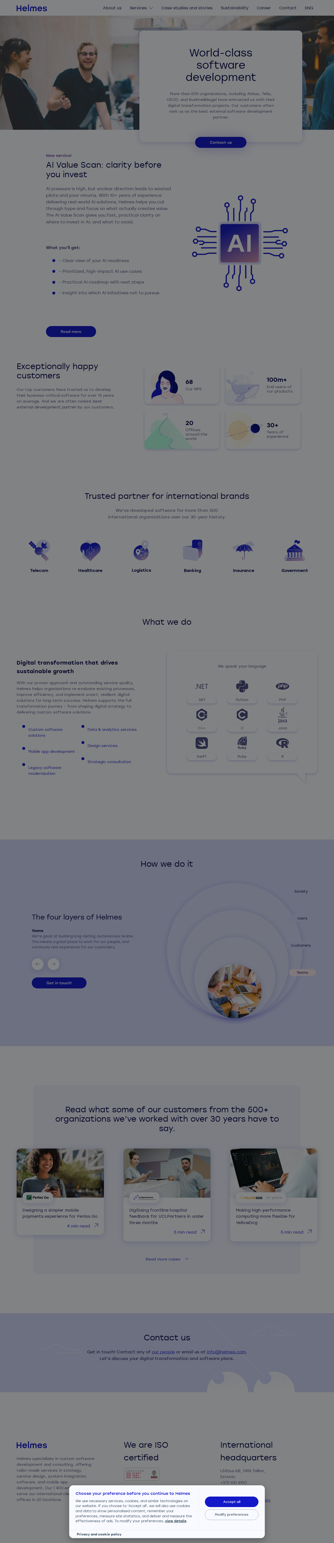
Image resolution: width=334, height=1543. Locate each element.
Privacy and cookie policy (99, 1534)
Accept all (231, 1501)
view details (175, 1521)
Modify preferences (231, 1514)
